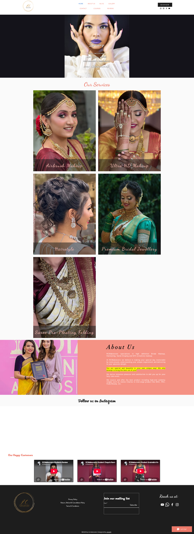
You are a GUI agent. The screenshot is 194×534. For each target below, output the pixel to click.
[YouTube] (169, 8)
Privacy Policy (72, 499)
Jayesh (108, 532)
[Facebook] (166, 8)
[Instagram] (163, 8)
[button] (165, 5)
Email (105, 503)
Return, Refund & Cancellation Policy (73, 503)
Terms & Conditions (72, 506)
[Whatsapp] (161, 8)
